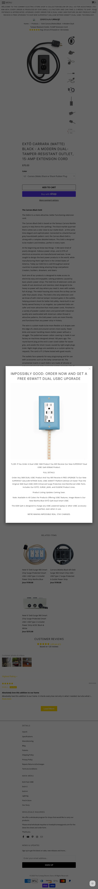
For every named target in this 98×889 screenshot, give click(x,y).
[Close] (90, 368)
